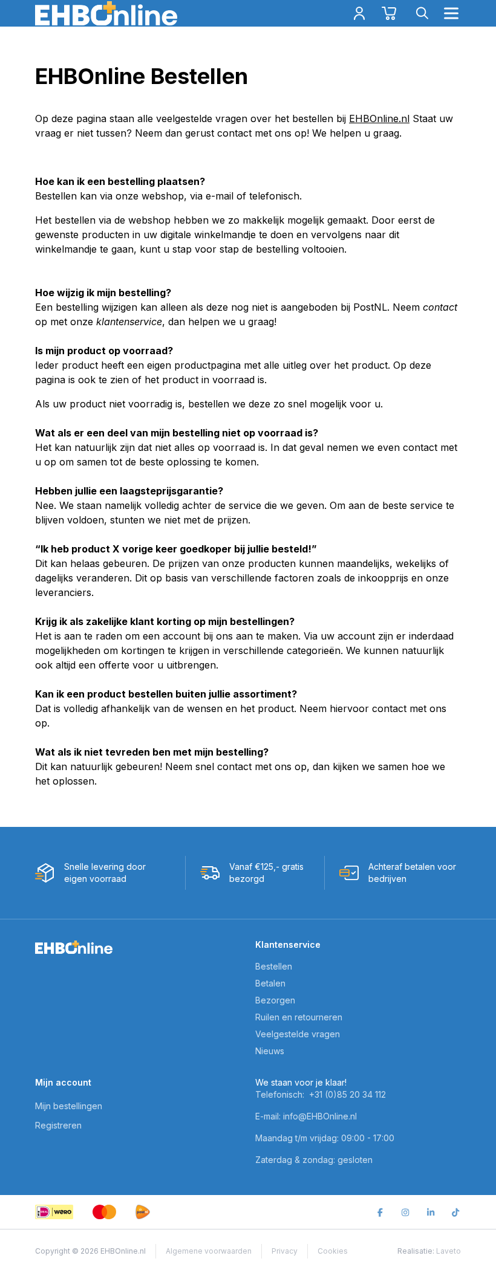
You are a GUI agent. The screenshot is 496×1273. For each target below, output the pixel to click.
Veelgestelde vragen (297, 1034)
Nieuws (269, 1051)
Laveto (448, 1250)
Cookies (333, 1250)
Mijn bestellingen (68, 1106)
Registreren (58, 1125)
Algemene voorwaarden (209, 1250)
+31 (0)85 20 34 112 (347, 1094)
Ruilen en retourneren (298, 1017)
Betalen (270, 983)
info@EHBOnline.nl (320, 1116)
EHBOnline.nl (379, 118)
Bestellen (273, 966)
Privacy (285, 1250)
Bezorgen (275, 1000)
